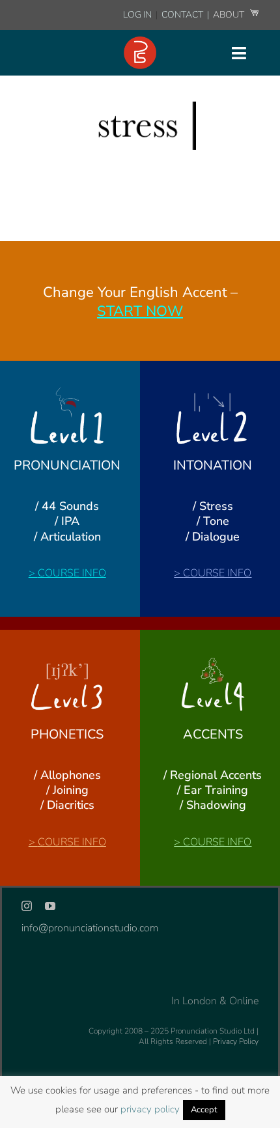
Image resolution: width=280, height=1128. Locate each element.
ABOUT (229, 14)
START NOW (140, 311)
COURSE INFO (72, 573)
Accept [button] (204, 1110)
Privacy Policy (236, 1041)
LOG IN (137, 14)
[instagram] (26, 906)
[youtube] (50, 906)
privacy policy (150, 1109)
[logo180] (140, 42)
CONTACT (183, 14)
